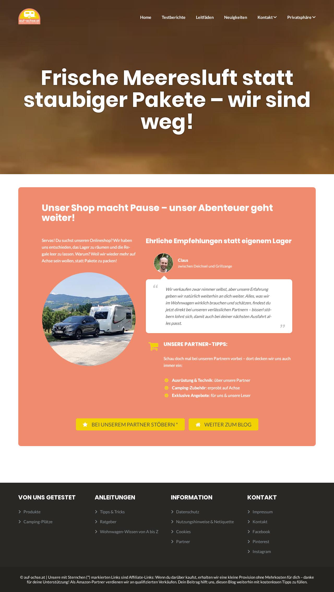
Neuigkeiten (235, 17)
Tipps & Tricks (112, 511)
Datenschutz (187, 511)
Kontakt (265, 17)
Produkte (31, 511)
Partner (183, 541)
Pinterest (261, 541)
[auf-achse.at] (29, 15)
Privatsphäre (299, 17)
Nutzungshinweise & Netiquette (205, 521)
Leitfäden (205, 17)
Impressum (263, 511)
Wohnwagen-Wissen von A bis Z (129, 531)
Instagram (262, 551)
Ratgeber (108, 521)
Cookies (183, 531)
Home (145, 17)
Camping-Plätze (37, 521)
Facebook (261, 531)
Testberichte (174, 17)
